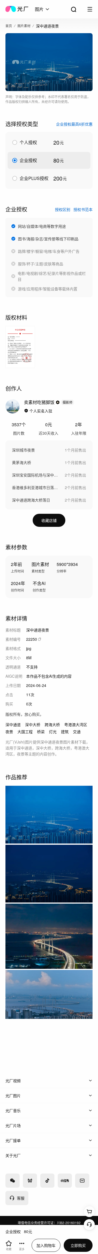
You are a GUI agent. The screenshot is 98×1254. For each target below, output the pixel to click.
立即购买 (78, 1245)
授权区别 (62, 209)
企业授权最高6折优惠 (74, 124)
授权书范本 (83, 209)
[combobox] (42, 9)
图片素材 (23, 25)
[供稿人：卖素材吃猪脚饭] (12, 406)
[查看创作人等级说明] (58, 402)
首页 (8, 25)
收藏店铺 (49, 520)
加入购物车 (46, 1245)
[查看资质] (26, 411)
